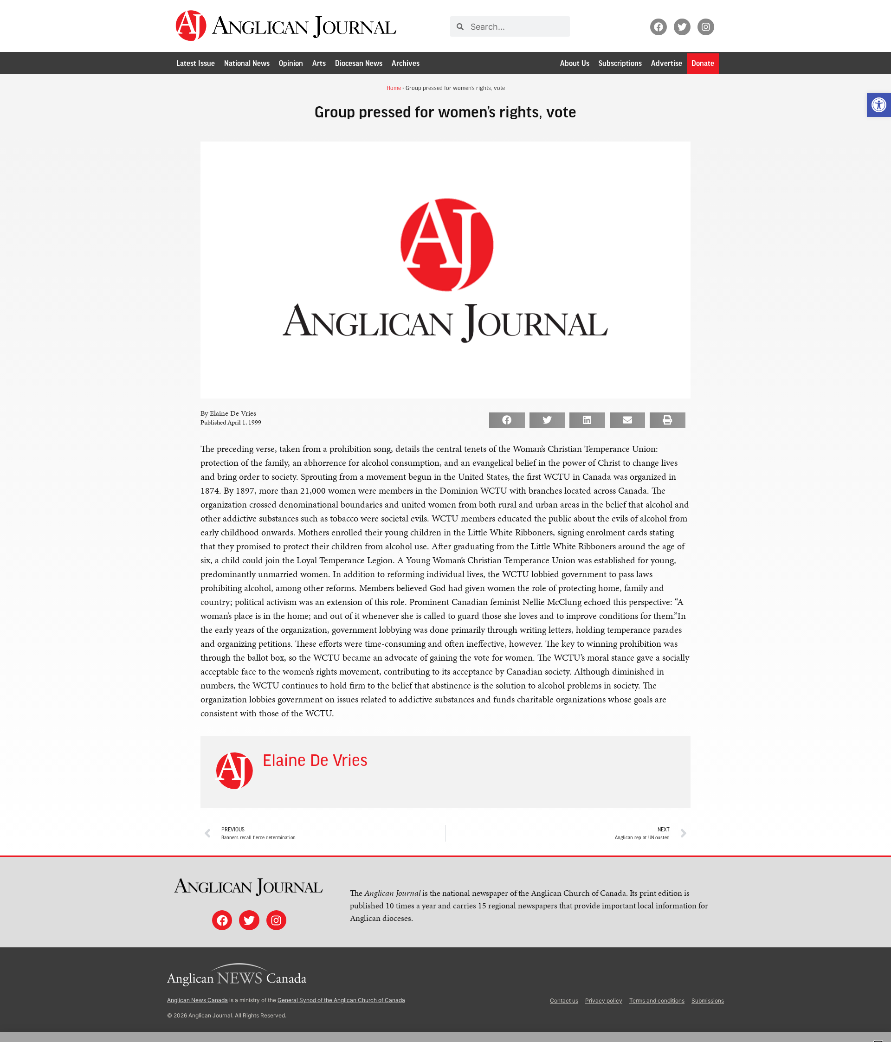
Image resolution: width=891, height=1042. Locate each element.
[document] (445, 521)
